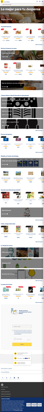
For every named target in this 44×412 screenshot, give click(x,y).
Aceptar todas (39, 405)
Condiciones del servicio (5, 391)
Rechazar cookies (29, 405)
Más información (39, 44)
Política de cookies (4, 387)
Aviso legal (3, 389)
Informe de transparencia (5, 396)
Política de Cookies (19, 410)
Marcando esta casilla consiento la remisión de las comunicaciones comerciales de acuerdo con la (23, 332)
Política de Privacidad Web (6, 394)
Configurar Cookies (34, 405)
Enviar (22, 344)
